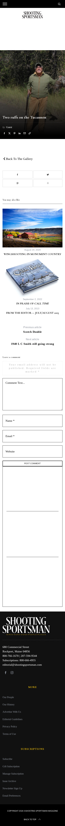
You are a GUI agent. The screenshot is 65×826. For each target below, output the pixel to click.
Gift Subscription (11, 766)
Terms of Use (9, 733)
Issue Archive (9, 781)
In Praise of (32, 303)
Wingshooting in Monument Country (32, 254)
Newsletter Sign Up (12, 788)
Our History (9, 704)
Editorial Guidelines (12, 719)
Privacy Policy (10, 726)
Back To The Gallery (19, 159)
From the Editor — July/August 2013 (32, 313)
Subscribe (7, 759)
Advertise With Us (12, 711)
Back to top (30, 819)
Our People (8, 697)
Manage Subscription (13, 773)
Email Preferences (12, 795)
